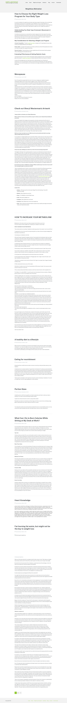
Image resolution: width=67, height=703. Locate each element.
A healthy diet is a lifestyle (26, 339)
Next (20, 693)
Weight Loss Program (37, 2)
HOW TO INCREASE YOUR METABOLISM (33, 217)
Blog (49, 2)
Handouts (44, 2)
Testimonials (58, 2)
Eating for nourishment (25, 359)
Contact (53, 2)
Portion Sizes (20, 389)
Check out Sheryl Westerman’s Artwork (32, 108)
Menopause (20, 74)
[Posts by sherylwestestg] (15, 19)
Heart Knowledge (22, 500)
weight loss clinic (31, 43)
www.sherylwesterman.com (44, 176)
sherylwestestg (18, 19)
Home (27, 2)
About (30, 2)
